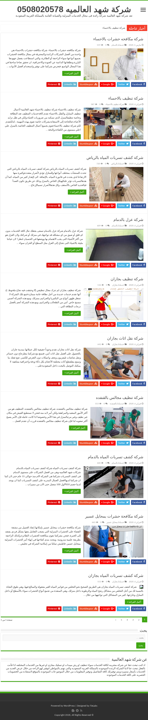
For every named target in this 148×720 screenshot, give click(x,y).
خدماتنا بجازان (118, 285)
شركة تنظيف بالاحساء (114, 27)
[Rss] (81, 710)
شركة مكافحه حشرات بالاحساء (118, 39)
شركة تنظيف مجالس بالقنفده (119, 398)
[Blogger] (73, 710)
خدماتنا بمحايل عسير (115, 522)
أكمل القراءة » (71, 73)
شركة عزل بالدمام (128, 220)
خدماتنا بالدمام (118, 45)
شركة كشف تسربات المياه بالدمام (115, 457)
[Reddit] (77, 710)
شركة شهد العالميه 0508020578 (74, 9)
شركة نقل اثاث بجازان (125, 339)
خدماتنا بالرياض (117, 164)
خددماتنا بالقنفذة (117, 404)
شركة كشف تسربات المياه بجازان (115, 576)
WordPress (69, 706)
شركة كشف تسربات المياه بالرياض (115, 158)
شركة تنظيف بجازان (127, 279)
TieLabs (93, 706)
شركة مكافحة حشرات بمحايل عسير (114, 517)
